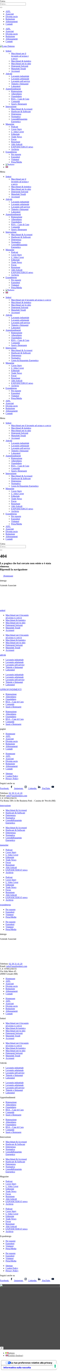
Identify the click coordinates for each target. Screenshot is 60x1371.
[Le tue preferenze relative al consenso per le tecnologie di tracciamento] (55, 1366)
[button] (30, 172)
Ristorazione (16, 91)
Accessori (15, 71)
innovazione (5, 805)
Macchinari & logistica (21, 61)
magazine (4, 845)
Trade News (16, 137)
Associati (10, 14)
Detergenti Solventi (19, 66)
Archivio (15, 149)
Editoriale (15, 134)
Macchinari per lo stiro (21, 63)
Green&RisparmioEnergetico (19, 120)
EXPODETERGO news (22, 147)
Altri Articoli (16, 144)
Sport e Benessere (19, 104)
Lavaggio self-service (20, 81)
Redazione (10, 19)
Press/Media (16, 162)
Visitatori (15, 159)
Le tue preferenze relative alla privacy (31, 1362)
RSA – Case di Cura (20, 99)
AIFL (8, 11)
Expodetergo (11, 152)
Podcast (14, 126)
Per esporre (16, 154)
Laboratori (15, 86)
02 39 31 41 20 (15, 793)
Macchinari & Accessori (21, 109)
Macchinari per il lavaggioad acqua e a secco (17, 616)
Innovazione (11, 106)
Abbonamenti (12, 21)
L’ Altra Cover (17, 131)
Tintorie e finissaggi (19, 84)
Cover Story (16, 129)
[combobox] (13, 4)
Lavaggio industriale (20, 76)
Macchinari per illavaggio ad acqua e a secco (20, 56)
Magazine (10, 124)
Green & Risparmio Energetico (25, 360)
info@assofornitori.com (16, 795)
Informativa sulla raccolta (17, 1367)
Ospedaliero (16, 96)
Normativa (16, 116)
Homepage (10, 734)
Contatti (9, 24)
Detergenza (16, 114)
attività (3, 655)
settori (2, 610)
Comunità (15, 101)
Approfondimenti (13, 89)
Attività (9, 73)
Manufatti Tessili (18, 68)
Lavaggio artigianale (20, 79)
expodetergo (5, 905)
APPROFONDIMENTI (10, 689)
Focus (13, 139)
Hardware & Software (21, 111)
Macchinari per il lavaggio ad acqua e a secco (31, 300)
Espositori (15, 157)
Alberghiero (16, 94)
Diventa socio (12, 16)
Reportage (15, 142)
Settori (8, 51)
